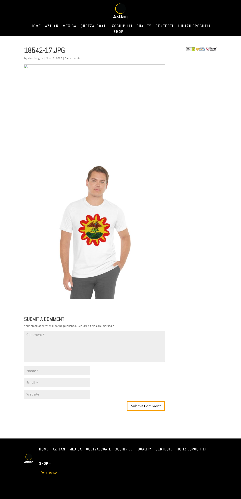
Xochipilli (122, 26)
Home (36, 26)
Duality (144, 26)
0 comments (72, 58)
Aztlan (52, 26)
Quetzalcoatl (94, 26)
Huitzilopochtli (194, 26)
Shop (119, 32)
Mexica (69, 26)
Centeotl (165, 26)
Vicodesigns (35, 58)
